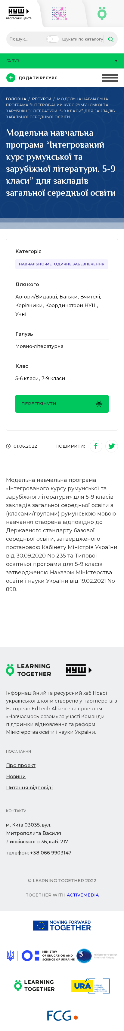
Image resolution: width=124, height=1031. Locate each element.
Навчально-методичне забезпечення (61, 264)
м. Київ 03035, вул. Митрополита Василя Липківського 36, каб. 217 (37, 833)
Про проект (21, 765)
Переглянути (38, 404)
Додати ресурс (37, 77)
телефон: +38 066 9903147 (38, 853)
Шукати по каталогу (82, 39)
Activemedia (83, 895)
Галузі (13, 60)
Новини (16, 776)
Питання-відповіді (29, 788)
